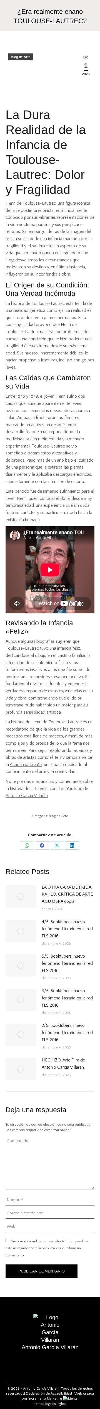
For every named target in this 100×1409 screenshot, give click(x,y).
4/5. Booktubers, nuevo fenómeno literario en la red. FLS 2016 (68, 929)
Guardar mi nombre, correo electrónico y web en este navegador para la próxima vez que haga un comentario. (47, 1248)
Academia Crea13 (26, 764)
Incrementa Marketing (45, 1398)
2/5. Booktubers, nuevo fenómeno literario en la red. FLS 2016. (68, 1032)
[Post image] (21, 896)
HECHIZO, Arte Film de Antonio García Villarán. (63, 1064)
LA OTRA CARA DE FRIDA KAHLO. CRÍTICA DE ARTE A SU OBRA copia (67, 894)
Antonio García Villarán (27, 795)
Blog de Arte (21, 57)
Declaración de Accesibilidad (49, 1393)
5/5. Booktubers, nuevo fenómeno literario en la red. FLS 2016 (68, 963)
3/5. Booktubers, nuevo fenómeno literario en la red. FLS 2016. (68, 997)
